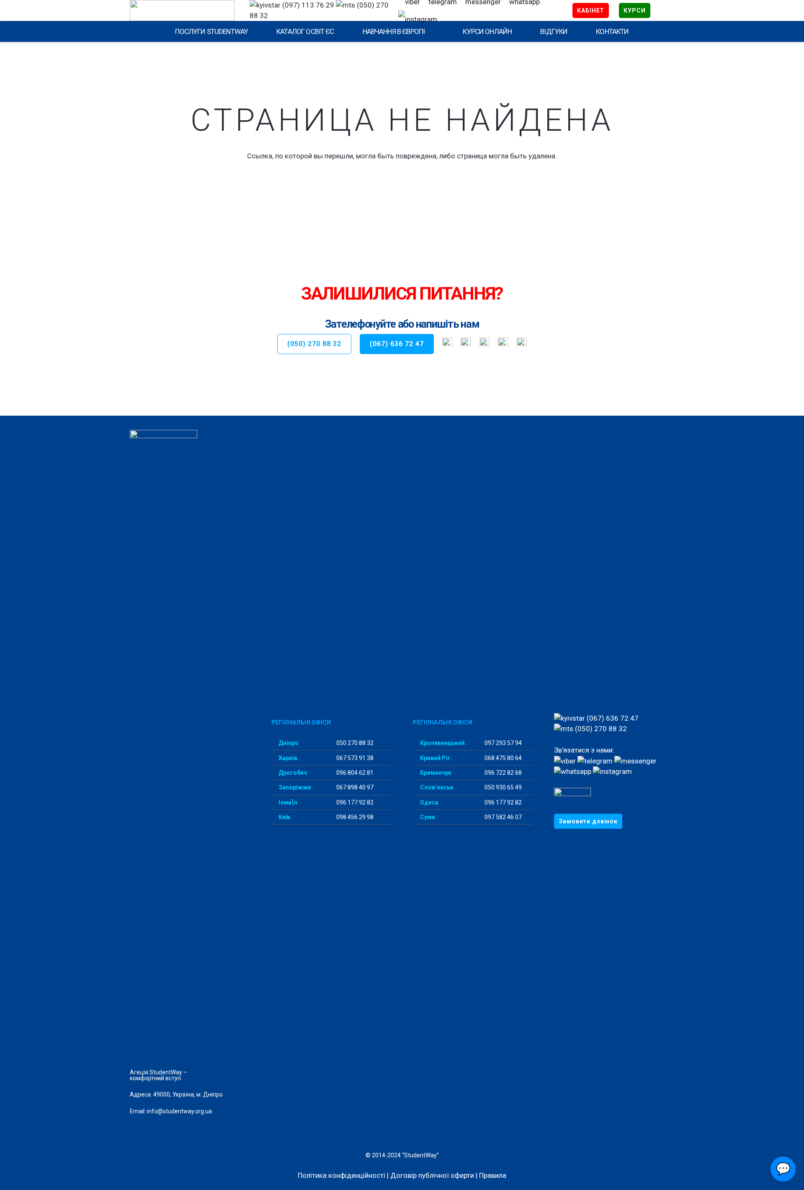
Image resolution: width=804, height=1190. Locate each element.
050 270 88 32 (354, 743)
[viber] (447, 344)
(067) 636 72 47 (612, 718)
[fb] (484, 344)
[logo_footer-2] (190, 744)
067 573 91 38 (354, 758)
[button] (429, 31)
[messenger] (635, 761)
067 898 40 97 (354, 787)
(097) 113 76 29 (307, 5)
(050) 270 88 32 (600, 728)
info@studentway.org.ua (179, 1111)
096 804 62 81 (354, 772)
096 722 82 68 (502, 772)
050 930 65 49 (502, 787)
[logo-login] (182, 10)
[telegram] (466, 344)
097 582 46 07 (502, 817)
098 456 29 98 (354, 817)
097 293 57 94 (502, 743)
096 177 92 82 (354, 802)
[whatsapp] (503, 344)
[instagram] (417, 19)
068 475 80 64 (502, 758)
